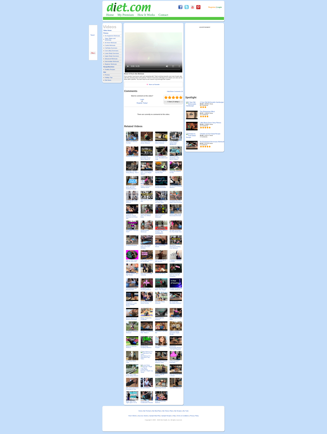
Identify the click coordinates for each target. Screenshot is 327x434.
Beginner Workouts (111, 64)
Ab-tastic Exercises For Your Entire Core (176, 231)
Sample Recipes (166, 416)
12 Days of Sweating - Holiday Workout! (176, 289)
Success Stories (143, 416)
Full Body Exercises (111, 48)
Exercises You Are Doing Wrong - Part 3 (132, 171)
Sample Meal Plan (154, 416)
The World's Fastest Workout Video (161, 361)
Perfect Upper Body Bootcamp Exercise (175, 214)
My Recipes (178, 411)
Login (219, 7)
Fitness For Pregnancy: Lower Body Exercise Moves (131, 304)
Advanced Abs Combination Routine (147, 401)
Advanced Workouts (111, 59)
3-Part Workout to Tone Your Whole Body (146, 215)
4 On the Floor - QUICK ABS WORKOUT (174, 143)
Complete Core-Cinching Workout (146, 289)
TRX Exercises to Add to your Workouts (160, 215)
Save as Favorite (154, 84)
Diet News (108, 80)
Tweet (92, 35)
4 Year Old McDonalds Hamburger (212, 102)
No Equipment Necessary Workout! (175, 302)
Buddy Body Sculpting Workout (146, 346)
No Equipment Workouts (112, 36)
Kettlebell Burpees (131, 245)
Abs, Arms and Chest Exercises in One (132, 388)
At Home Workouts (111, 42)
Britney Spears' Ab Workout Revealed (131, 318)
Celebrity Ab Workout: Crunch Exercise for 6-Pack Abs (131, 216)
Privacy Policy (194, 416)
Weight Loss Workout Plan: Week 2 (147, 332)
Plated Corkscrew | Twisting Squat (146, 186)
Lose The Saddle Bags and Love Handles (146, 247)
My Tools (186, 411)
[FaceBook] (180, 9)
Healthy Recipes (110, 69)
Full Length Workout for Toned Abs (147, 260)
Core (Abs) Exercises (111, 50)
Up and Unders (145, 387)
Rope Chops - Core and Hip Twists (161, 201)
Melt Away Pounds (160, 387)
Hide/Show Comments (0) (175, 91)
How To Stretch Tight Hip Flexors (132, 274)
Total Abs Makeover (175, 387)
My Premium (126, 14)
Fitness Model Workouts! (145, 231)
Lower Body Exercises (112, 53)
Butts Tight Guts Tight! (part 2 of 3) (131, 401)
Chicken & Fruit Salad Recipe (210, 134)
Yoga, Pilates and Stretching (110, 39)
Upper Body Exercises (112, 56)
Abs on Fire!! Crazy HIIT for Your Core (131, 260)
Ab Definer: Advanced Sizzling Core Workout (175, 247)
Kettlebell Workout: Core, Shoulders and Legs (161, 158)
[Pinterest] (198, 9)
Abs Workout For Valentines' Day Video (145, 357)
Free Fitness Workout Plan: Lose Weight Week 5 (147, 172)
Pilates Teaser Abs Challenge (146, 318)
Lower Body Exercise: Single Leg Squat (147, 371)
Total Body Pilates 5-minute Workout (147, 142)
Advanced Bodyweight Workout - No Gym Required (176, 347)
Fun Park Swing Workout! (160, 302)
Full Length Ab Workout (159, 318)
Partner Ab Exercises (132, 156)
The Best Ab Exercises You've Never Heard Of (146, 158)
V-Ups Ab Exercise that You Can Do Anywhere (175, 275)
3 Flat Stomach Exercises (174, 361)
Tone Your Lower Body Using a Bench (132, 375)
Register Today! (142, 103)
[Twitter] (186, 9)
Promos (107, 75)
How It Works (146, 14)
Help (174, 416)
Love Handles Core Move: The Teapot (161, 289)
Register (212, 7)
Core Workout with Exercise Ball (131, 289)
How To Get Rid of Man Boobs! (160, 260)
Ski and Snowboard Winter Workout (161, 142)
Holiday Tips (109, 77)
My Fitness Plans (167, 411)
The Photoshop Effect (207, 111)
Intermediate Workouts (112, 61)
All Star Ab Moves (160, 273)
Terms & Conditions (183, 416)
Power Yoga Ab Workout (159, 375)
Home (110, 14)
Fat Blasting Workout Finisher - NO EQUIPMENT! (161, 232)
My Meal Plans (156, 411)
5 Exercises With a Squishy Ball (160, 171)
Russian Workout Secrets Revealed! (160, 186)
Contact (163, 14)
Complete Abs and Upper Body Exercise (176, 201)
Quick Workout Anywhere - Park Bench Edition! (174, 158)
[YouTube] (192, 9)
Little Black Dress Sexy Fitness (210, 123)
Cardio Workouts (110, 45)
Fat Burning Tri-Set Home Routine (146, 302)
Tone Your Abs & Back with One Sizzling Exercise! (131, 187)
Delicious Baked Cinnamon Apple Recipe (174, 333)
